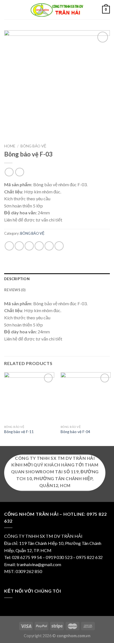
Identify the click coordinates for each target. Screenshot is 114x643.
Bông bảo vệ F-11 (19, 431)
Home (9, 146)
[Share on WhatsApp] (9, 245)
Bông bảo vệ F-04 (75, 431)
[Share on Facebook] (19, 245)
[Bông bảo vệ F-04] (86, 397)
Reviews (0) (14, 290)
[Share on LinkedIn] (59, 245)
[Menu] (7, 9)
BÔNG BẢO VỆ (33, 146)
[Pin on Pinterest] (49, 245)
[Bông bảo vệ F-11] (29, 397)
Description (17, 279)
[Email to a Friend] (39, 245)
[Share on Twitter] (29, 245)
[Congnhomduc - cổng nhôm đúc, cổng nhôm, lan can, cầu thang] (57, 9)
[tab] (57, 278)
